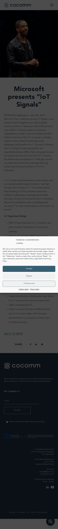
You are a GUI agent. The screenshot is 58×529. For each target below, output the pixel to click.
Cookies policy (24, 289)
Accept (29, 269)
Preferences (29, 284)
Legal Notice (38, 259)
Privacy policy (34, 289)
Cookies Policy (28, 259)
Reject (29, 276)
